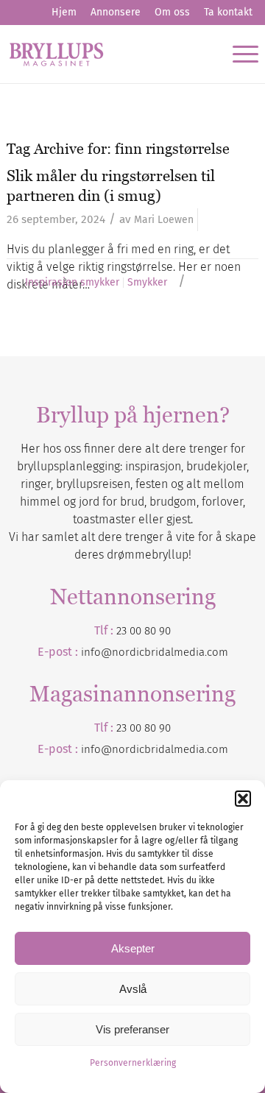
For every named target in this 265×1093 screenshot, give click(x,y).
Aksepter (133, 948)
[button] (243, 798)
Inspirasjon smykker (72, 282)
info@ (96, 749)
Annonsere (116, 12)
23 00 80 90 (143, 630)
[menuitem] (64, 12)
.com (216, 749)
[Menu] (238, 53)
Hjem (64, 12)
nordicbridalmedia (158, 749)
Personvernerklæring (133, 1063)
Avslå (132, 989)
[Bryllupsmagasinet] (107, 53)
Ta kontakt (228, 12)
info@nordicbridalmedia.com (154, 652)
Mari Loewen (164, 219)
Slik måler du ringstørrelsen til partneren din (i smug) (111, 185)
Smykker (147, 282)
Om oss (172, 12)
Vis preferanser (132, 1029)
